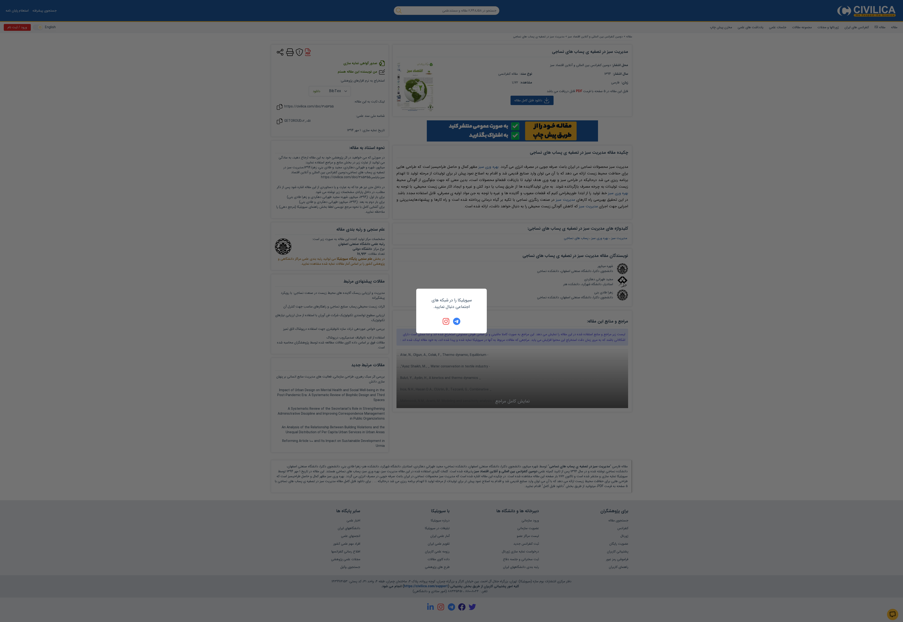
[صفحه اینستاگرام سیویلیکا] (446, 321)
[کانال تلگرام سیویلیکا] (456, 321)
